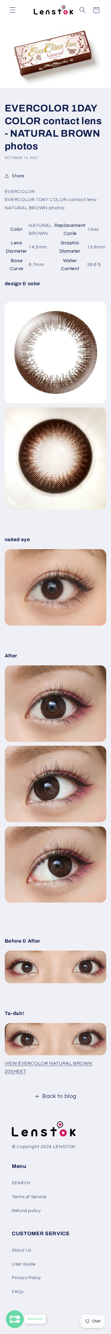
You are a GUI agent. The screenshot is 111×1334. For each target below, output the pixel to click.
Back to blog (59, 1096)
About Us (21, 1250)
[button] (12, 10)
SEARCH (21, 1183)
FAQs (17, 1292)
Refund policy (26, 1211)
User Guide (23, 1264)
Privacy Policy (26, 1278)
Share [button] (18, 176)
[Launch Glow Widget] (15, 1319)
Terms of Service (29, 1197)
